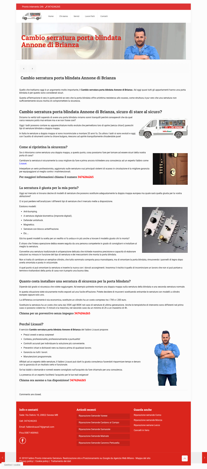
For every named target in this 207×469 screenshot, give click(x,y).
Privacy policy (26, 461)
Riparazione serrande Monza (148, 420)
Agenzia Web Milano (123, 458)
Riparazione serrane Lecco (147, 425)
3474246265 (53, 6)
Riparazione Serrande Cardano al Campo (99, 422)
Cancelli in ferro (141, 430)
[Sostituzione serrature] (31, 16)
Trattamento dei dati (61, 461)
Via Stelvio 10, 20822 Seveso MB (41, 415)
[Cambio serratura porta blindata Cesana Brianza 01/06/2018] (8, 457)
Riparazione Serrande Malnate (94, 436)
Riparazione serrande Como (147, 415)
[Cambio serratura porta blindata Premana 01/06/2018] (199, 457)
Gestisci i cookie (12, 464)
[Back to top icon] (185, 458)
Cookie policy (42, 461)
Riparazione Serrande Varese (93, 415)
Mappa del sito (143, 458)
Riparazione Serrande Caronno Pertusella (99, 442)
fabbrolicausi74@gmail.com (40, 427)
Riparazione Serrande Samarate (94, 429)
